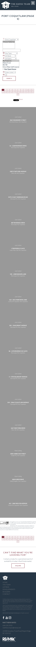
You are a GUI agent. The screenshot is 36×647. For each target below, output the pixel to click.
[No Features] (11, 61)
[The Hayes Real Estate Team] (15, 5)
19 (19, 92)
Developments (9, 589)
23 (30, 92)
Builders (6, 592)
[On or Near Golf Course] (11, 67)
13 (3, 92)
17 (13, 92)
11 (30, 90)
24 (32, 92)
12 (32, 90)
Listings (6, 587)
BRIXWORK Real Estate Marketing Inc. (11, 613)
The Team (6, 585)
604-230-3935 (7, 625)
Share (21, 99)
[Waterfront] (11, 63)
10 (27, 90)
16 (11, 92)
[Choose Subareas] (9, 42)
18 (16, 92)
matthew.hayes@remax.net (12, 628)
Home (5, 582)
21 (24, 92)
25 (18, 94)
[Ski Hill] (11, 65)
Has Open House (10, 69)
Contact (6, 594)
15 (8, 92)
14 (5, 92)
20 (22, 92)
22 (27, 92)
